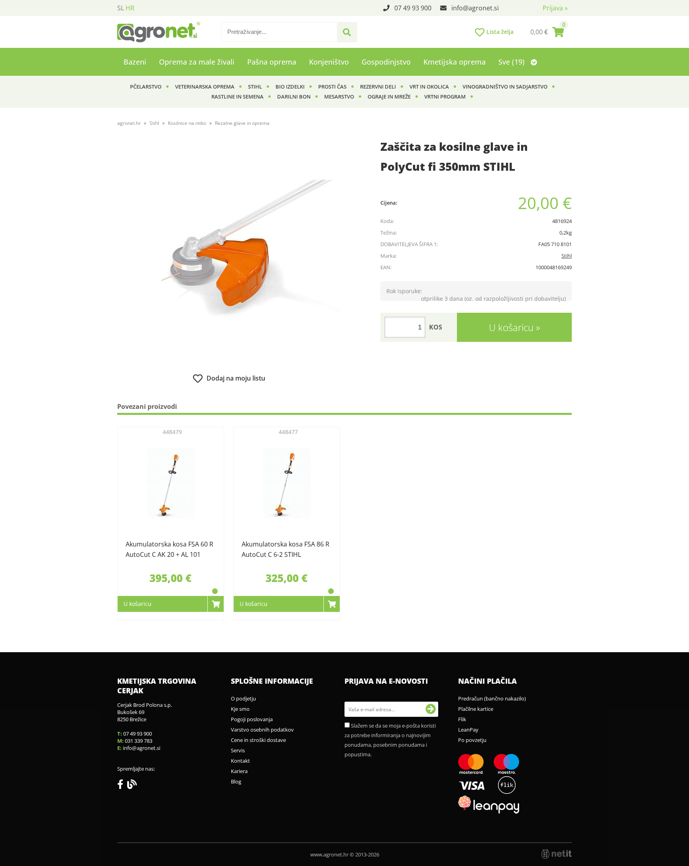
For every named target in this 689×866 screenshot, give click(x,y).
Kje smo (240, 708)
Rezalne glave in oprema (242, 123)
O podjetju (243, 698)
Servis (238, 750)
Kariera (239, 771)
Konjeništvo (329, 62)
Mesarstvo (339, 96)
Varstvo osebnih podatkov (262, 729)
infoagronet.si (475, 8)
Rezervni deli (378, 86)
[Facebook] (122, 785)
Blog (236, 781)
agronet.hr (129, 123)
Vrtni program (445, 96)
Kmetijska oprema (454, 62)
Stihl (255, 86)
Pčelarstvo (145, 86)
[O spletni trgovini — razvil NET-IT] (556, 854)
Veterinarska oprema (204, 86)
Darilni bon (294, 96)
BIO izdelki (290, 86)
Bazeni (135, 62)
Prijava (555, 8)
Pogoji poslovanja (252, 719)
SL (120, 8)
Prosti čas (332, 86)
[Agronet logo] (158, 32)
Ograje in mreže (389, 96)
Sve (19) (512, 62)
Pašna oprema (271, 62)
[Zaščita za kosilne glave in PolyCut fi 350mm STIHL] (229, 254)
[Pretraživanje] (347, 32)
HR (130, 8)
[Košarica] (547, 32)
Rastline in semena (237, 96)
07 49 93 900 (412, 8)
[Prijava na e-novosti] (430, 709)
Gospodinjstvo (386, 62)
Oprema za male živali (196, 62)
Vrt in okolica (429, 86)
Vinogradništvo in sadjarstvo (505, 86)
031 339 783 (138, 740)
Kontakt (240, 760)
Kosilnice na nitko (187, 123)
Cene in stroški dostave (258, 740)
